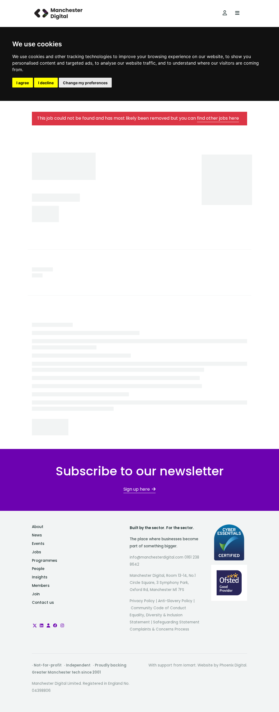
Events (38, 543)
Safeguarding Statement (176, 622)
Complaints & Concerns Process (159, 629)
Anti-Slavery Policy (175, 601)
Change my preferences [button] (85, 82)
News (37, 535)
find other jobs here (218, 118)
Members (41, 585)
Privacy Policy (142, 601)
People (38, 568)
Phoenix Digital (233, 665)
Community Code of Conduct (158, 608)
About (37, 526)
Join (36, 594)
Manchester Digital (59, 13)
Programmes (44, 560)
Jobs (36, 552)
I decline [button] (46, 82)
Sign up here (136, 489)
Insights (39, 577)
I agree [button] (22, 82)
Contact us (43, 602)
